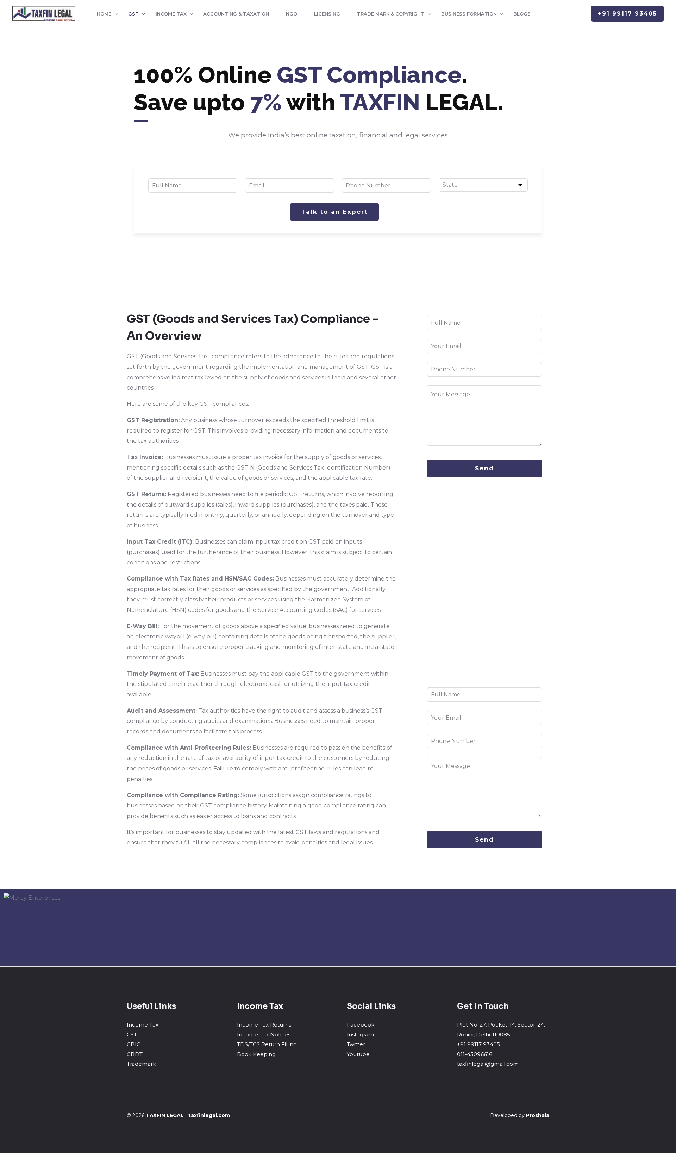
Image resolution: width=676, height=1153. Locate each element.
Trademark (141, 1063)
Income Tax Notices (263, 1034)
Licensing (327, 14)
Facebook (360, 1024)
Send (484, 468)
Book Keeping (256, 1054)
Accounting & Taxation (236, 14)
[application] (114, 13)
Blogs (522, 14)
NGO (291, 14)
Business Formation (469, 14)
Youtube (358, 1054)
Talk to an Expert (334, 211)
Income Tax (171, 14)
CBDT (135, 1054)
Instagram (360, 1034)
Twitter (356, 1044)
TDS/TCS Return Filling (267, 1044)
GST (133, 14)
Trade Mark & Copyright (390, 14)
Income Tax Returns (264, 1024)
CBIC (133, 1044)
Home (104, 14)
